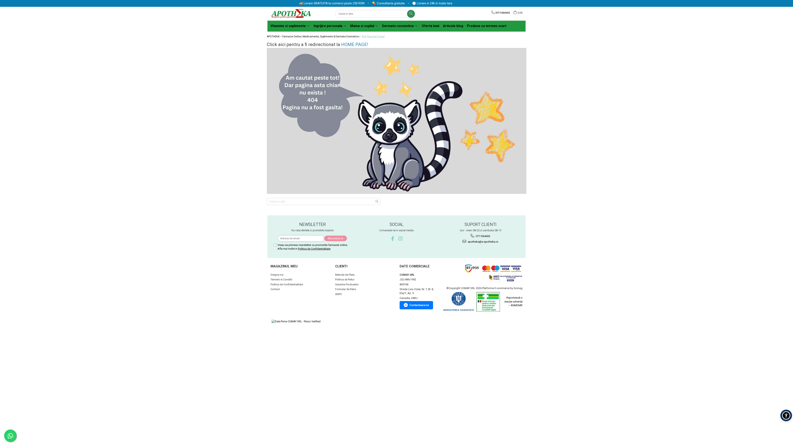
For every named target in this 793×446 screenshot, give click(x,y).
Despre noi (277, 274)
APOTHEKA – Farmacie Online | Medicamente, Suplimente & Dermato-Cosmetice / (314, 36)
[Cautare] (411, 14)
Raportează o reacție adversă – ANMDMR (513, 301)
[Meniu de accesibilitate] (786, 415)
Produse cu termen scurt (486, 26)
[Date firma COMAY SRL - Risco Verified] (296, 322)
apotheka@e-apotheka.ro (482, 241)
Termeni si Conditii (281, 279)
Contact (275, 289)
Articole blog (453, 26)
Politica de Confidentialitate (314, 248)
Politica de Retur (344, 279)
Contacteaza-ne (419, 305)
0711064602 (482, 236)
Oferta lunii (430, 26)
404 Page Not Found (373, 36)
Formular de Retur (345, 289)
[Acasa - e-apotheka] (291, 14)
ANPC (338, 294)
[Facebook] (392, 238)
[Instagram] (400, 238)
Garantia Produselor (347, 284)
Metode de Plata (345, 274)
